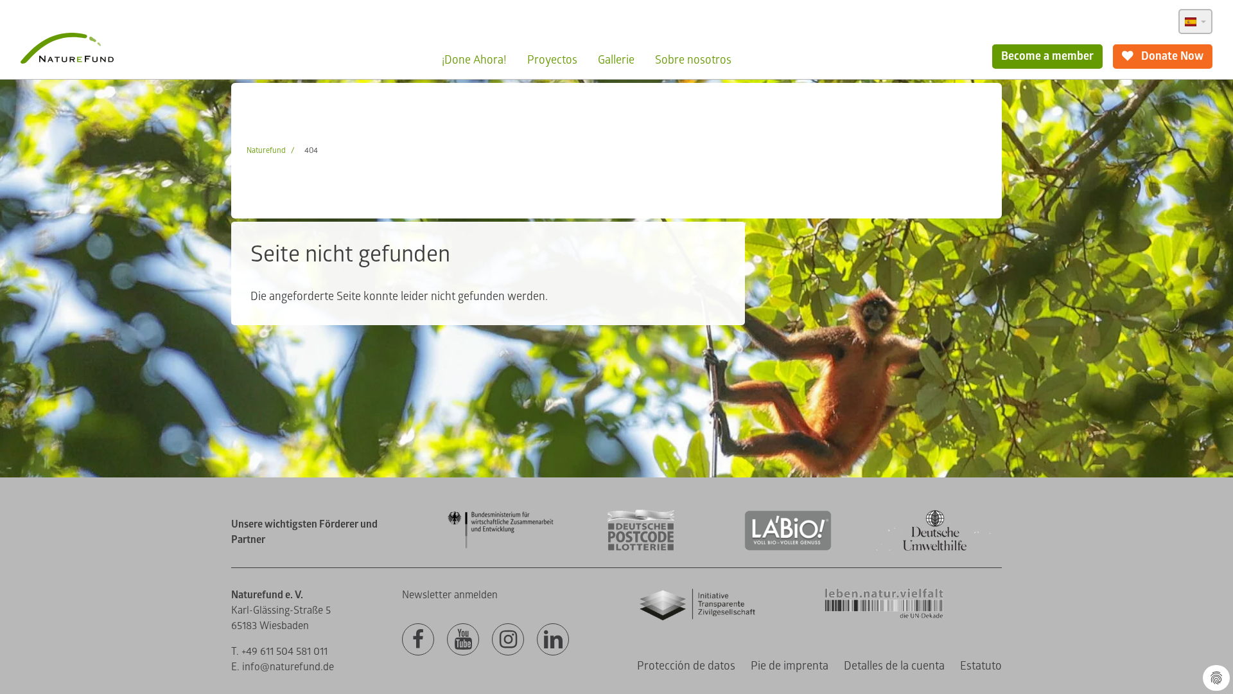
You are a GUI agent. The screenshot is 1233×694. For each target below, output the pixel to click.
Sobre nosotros (693, 60)
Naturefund (266, 151)
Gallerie (616, 60)
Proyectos (552, 60)
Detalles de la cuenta (894, 666)
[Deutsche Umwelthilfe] (935, 548)
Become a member (1047, 56)
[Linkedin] (553, 640)
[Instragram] (508, 640)
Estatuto (981, 666)
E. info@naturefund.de (282, 667)
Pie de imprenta (789, 666)
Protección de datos (686, 666)
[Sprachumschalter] (1195, 21)
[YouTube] (463, 640)
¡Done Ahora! (474, 60)
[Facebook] (418, 640)
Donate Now (1171, 56)
